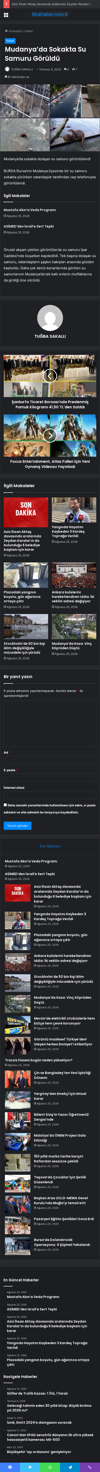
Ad (7, 752)
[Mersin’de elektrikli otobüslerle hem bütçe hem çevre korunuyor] (17, 1025)
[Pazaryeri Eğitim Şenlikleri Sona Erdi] (17, 1225)
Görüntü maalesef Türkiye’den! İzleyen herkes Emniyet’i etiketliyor (63, 1042)
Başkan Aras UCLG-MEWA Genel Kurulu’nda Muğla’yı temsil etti (61, 1200)
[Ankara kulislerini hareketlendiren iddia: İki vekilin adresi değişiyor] (74, 575)
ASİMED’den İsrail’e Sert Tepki (29, 226)
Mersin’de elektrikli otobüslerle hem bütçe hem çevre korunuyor (64, 1021)
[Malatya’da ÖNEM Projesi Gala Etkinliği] (17, 1142)
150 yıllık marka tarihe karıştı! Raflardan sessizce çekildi (58, 1159)
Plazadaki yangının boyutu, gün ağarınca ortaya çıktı (22, 596)
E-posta (11, 770)
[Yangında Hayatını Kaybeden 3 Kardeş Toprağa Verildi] (74, 510)
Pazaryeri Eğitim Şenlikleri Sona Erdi (64, 1219)
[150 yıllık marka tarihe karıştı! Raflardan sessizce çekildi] (17, 1163)
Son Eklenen (50, 846)
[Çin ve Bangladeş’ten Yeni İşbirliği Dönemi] (17, 1079)
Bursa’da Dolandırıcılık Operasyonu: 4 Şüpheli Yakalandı (62, 1242)
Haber (28, 31)
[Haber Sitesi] (50, 14)
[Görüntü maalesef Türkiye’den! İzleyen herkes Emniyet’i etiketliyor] (17, 1046)
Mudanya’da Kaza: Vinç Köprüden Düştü (72, 645)
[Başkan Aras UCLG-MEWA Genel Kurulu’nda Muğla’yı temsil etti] (17, 1204)
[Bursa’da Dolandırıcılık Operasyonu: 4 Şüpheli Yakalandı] (17, 1246)
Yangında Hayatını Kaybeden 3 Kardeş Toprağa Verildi (68, 531)
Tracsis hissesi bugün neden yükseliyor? (39, 1060)
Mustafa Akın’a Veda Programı (30, 210)
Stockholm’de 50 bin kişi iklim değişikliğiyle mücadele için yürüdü (24, 648)
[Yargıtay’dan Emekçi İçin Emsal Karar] (17, 1100)
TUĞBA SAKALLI (22, 69)
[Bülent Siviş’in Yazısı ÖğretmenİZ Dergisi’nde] (17, 1121)
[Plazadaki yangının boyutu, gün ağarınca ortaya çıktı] (26, 575)
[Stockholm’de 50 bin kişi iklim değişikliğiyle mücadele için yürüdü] (26, 626)
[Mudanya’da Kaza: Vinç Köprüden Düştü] (74, 626)
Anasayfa (15, 31)
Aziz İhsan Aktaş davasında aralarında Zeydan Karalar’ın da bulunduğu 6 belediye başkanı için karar (22, 540)
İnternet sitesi (14, 787)
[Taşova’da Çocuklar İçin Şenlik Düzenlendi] (17, 1183)
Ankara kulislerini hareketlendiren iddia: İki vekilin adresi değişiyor (73, 596)
